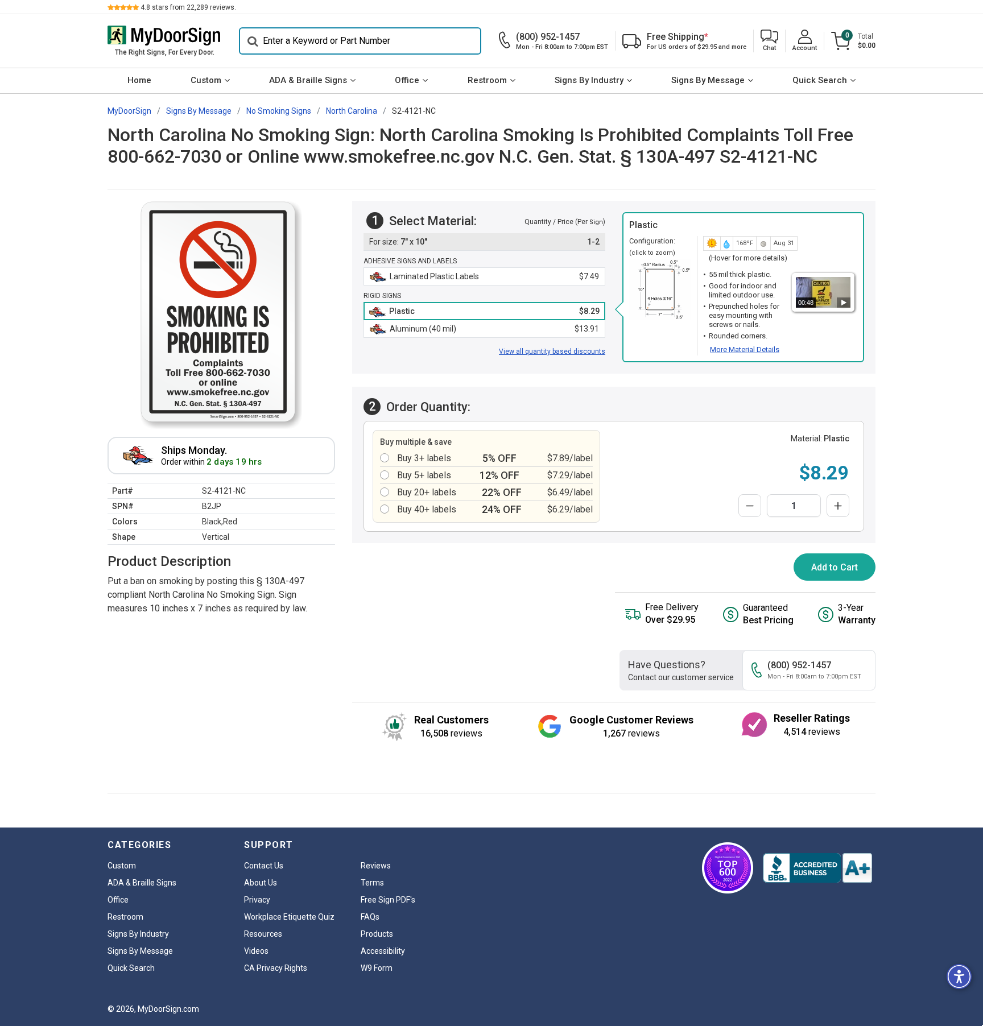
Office (407, 80)
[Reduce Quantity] (749, 505)
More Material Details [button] (744, 349)
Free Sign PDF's (388, 899)
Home (139, 80)
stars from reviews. (188, 7)
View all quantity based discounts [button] (552, 351)
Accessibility (383, 950)
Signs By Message (708, 80)
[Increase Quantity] (838, 505)
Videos (256, 950)
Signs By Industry (589, 80)
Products (377, 933)
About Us (260, 882)
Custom (206, 80)
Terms (372, 882)
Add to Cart (834, 567)
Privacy (257, 899)
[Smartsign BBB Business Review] (817, 868)
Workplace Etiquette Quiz (289, 916)
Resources (263, 933)
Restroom (487, 80)
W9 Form (377, 968)
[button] (769, 41)
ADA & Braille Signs (308, 80)
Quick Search (819, 80)
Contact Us (263, 865)
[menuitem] (139, 80)
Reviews (376, 865)
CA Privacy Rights (275, 968)
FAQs (370, 916)
